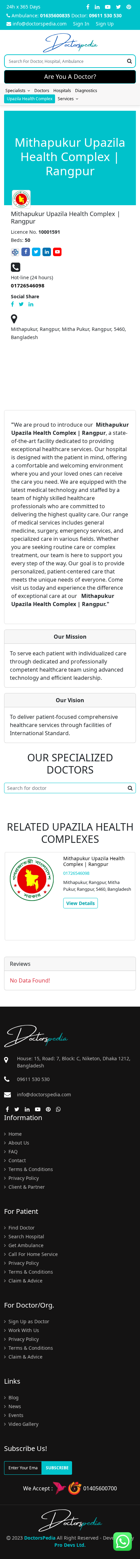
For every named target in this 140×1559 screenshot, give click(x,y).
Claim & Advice (24, 1280)
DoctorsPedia (39, 1538)
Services (67, 99)
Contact (16, 1160)
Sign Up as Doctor (28, 1321)
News (14, 1406)
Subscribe (57, 1468)
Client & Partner (26, 1187)
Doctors (41, 90)
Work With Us (23, 1330)
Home (14, 1134)
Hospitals (62, 90)
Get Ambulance (25, 1245)
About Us (18, 1142)
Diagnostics (86, 90)
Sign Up (105, 23)
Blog (13, 1397)
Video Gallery (22, 1424)
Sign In (81, 23)
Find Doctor (21, 1227)
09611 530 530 (105, 15)
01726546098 (76, 873)
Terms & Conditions (30, 1169)
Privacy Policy (23, 1178)
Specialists (16, 90)
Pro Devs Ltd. (70, 1545)
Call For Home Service (32, 1254)
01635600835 (55, 15)
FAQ (12, 1151)
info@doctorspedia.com (40, 23)
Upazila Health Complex (29, 99)
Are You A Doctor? (70, 76)
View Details (80, 903)
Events (15, 1415)
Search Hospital (25, 1236)
